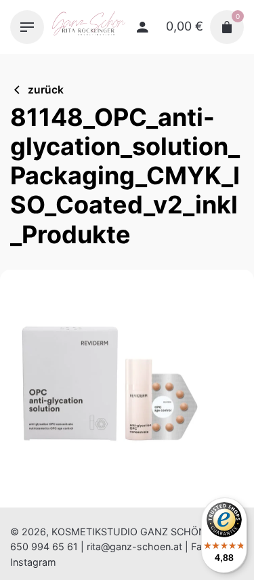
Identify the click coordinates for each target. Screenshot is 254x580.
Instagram (33, 562)
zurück (46, 89)
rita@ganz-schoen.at (134, 546)
